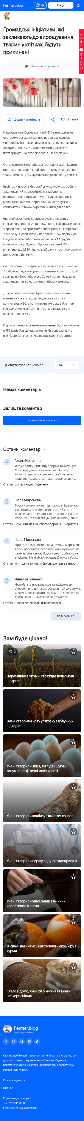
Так (61, 365)
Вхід (60, 5)
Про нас (8, 1087)
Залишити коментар (42, 420)
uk (42, 6)
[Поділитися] (52, 119)
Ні (73, 365)
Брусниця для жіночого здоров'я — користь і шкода (46, 524)
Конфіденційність (14, 1080)
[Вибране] (78, 5)
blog (13, 5)
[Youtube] (29, 1041)
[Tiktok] (37, 1041)
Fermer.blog (7, 16)
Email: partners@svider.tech (20, 1107)
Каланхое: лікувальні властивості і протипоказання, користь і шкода (38, 603)
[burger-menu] (78, 16)
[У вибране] (73, 651)
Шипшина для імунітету (31, 484)
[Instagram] (14, 1041)
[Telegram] (21, 1041)
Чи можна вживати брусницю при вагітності (46, 563)
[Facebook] (6, 1041)
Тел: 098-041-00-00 (14, 1103)
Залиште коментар (22, 408)
